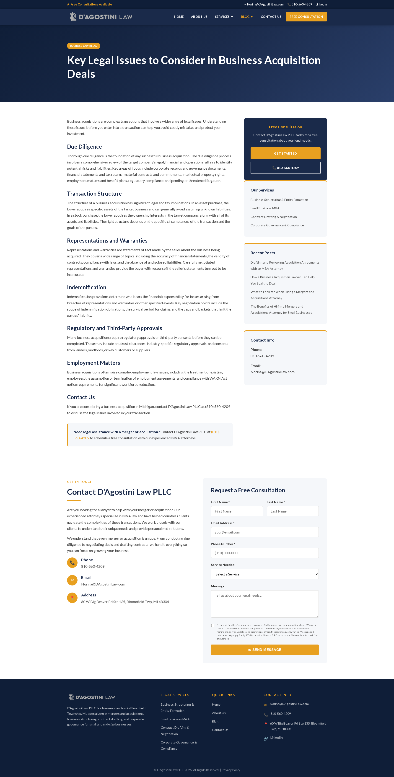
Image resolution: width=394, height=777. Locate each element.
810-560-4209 (262, 356)
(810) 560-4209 (217, 406)
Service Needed (223, 565)
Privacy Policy (231, 770)
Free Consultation (306, 16)
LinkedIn (321, 4)
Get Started (285, 153)
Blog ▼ (247, 16)
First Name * (220, 502)
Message (217, 586)
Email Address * (222, 523)
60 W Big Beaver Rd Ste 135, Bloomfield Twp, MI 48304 (125, 601)
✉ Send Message (265, 650)
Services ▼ (224, 16)
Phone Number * (223, 544)
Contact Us (271, 16)
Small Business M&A (265, 208)
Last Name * (276, 502)
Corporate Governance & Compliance (277, 225)
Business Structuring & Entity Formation (279, 200)
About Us (199, 16)
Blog (215, 721)
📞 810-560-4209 (299, 4)
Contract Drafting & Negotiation (274, 217)
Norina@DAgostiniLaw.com (273, 372)
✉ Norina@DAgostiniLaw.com (264, 4)
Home (179, 16)
